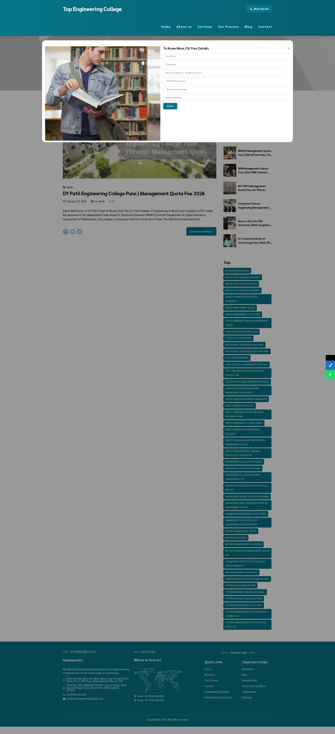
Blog (248, 26)
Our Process (228, 26)
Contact (265, 26)
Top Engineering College (92, 8)
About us (184, 26)
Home (166, 26)
